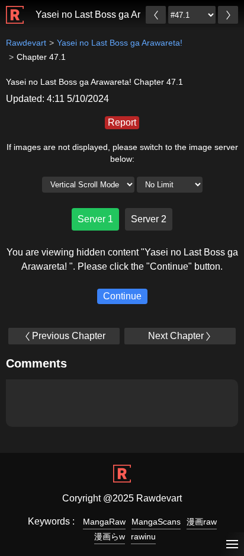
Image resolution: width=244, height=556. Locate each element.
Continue (122, 296)
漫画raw (202, 521)
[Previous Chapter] (156, 15)
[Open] (232, 544)
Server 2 (148, 219)
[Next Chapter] (228, 15)
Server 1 (95, 219)
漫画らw (109, 536)
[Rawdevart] (15, 9)
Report (122, 122)
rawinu (143, 536)
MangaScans (156, 521)
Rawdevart (26, 42)
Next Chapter (176, 336)
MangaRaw (104, 521)
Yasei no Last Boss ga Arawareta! (106, 14)
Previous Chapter (68, 336)
